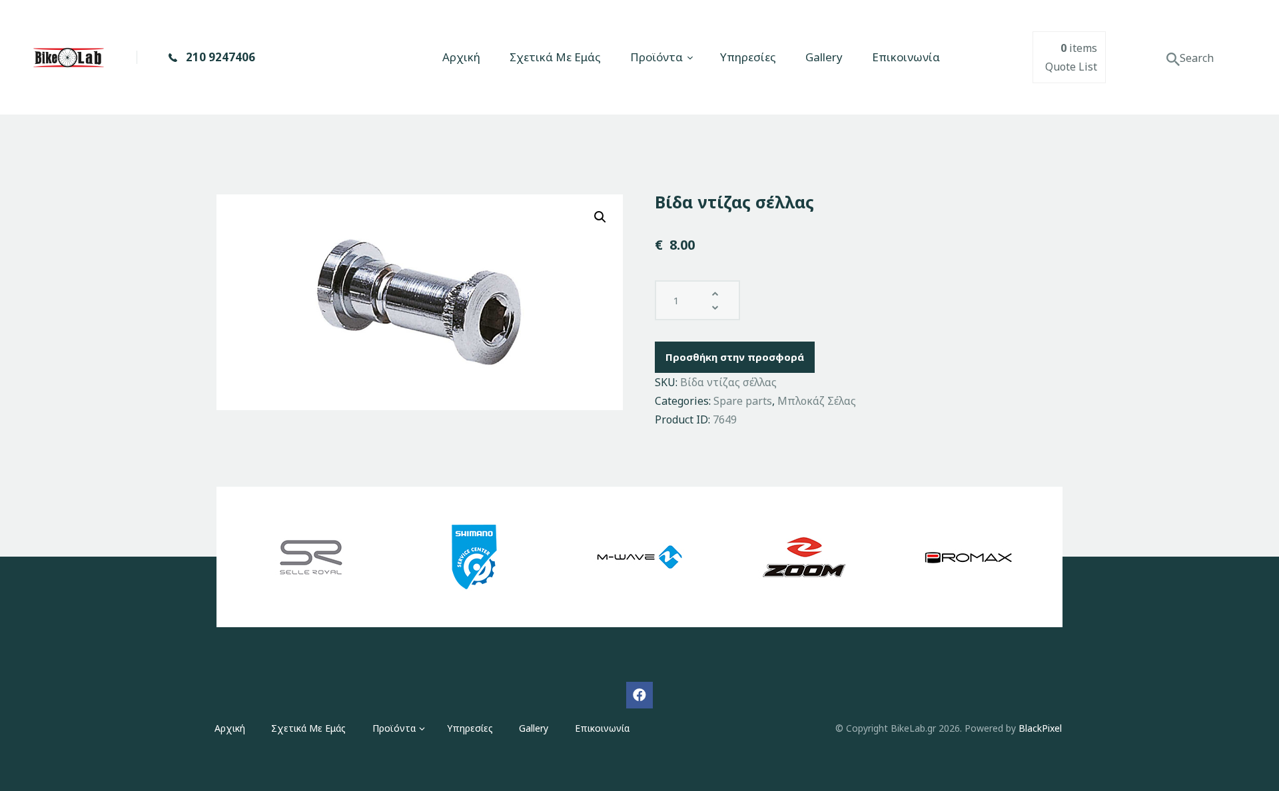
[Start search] (1173, 59)
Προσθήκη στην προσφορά (734, 357)
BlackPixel (1040, 728)
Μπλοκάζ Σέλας (816, 401)
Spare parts (742, 401)
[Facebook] (639, 695)
